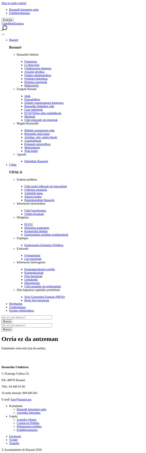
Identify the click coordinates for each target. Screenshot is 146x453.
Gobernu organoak (35, 189)
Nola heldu (31, 151)
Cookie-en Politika (28, 423)
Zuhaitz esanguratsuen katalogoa (43, 102)
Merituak (29, 116)
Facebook (15, 436)
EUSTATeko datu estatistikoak (42, 113)
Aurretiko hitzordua (28, 412)
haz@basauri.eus (21, 399)
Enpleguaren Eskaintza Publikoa (43, 245)
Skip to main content (14, 3)
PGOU (28, 224)
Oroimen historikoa (36, 78)
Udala (12, 164)
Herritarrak (15, 303)
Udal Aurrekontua (35, 210)
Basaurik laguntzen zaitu (24, 9)
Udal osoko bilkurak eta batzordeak (45, 186)
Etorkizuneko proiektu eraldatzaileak (46, 234)
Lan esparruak (32, 258)
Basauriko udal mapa (37, 133)
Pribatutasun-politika (29, 426)
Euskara (7, 19)
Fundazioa (30, 61)
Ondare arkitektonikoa (37, 75)
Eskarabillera (32, 99)
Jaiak (27, 96)
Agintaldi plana (33, 193)
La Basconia (31, 65)
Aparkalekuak (32, 140)
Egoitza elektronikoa (21, 310)
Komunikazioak (34, 272)
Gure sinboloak (33, 109)
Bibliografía (31, 85)
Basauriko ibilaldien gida (39, 106)
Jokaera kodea (32, 196)
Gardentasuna (17, 307)
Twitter (13, 439)
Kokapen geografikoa (37, 144)
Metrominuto (32, 147)
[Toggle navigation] (3, 34)
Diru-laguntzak (33, 276)
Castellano (8, 23)
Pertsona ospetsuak (35, 82)
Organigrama (32, 255)
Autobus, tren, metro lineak (40, 137)
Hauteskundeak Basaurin (39, 200)
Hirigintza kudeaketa (36, 227)
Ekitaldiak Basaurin (36, 161)
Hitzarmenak (32, 283)
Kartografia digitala (36, 231)
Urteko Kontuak (34, 214)
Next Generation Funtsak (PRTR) (44, 297)
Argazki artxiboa (34, 71)
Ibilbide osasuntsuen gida (39, 130)
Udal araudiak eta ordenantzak (42, 286)
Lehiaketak (31, 279)
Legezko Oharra (26, 419)
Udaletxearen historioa (37, 68)
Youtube (14, 443)
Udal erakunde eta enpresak (41, 120)
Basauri (13, 39)
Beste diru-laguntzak (36, 300)
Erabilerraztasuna (19, 13)
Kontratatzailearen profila (39, 269)
